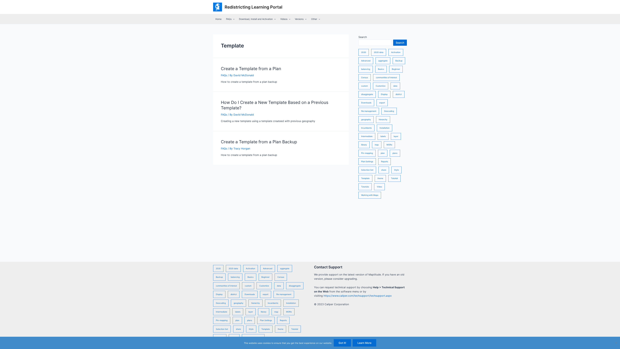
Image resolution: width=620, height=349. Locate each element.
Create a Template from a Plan (251, 68)
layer (396, 136)
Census (364, 77)
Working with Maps (369, 195)
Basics (381, 69)
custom (364, 86)
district (399, 94)
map (377, 144)
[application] (233, 19)
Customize (380, 86)
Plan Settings (367, 161)
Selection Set (367, 170)
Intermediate (366, 136)
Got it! (342, 342)
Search (362, 37)
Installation (384, 128)
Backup (398, 60)
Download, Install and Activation (256, 19)
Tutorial (394, 178)
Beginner (396, 69)
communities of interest (386, 77)
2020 (363, 52)
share (383, 170)
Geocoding (389, 111)
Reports (384, 161)
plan (383, 153)
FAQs (229, 19)
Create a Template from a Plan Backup (259, 141)
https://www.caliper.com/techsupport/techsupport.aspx (358, 295)
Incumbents (366, 128)
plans (395, 153)
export (382, 102)
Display (384, 94)
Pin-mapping (367, 153)
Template (365, 178)
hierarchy (383, 119)
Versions (299, 19)
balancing (365, 69)
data (395, 86)
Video (379, 186)
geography (366, 119)
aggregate (383, 60)
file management (368, 111)
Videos (283, 19)
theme (380, 178)
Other (314, 19)
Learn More (364, 342)
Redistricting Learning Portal (253, 7)
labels (383, 136)
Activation (395, 52)
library (364, 144)
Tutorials (365, 186)
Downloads (366, 102)
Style (396, 170)
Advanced (365, 60)
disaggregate (367, 94)
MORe (389, 144)
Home (218, 19)
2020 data (378, 52)
